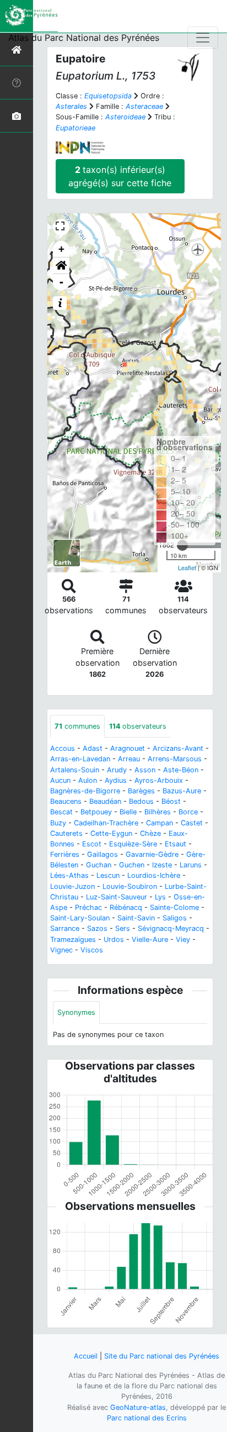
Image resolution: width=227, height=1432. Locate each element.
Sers (122, 928)
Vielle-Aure (150, 939)
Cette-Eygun (111, 833)
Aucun (60, 780)
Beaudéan (105, 801)
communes (77, 726)
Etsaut (175, 844)
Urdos (114, 939)
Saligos (175, 918)
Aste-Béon (180, 770)
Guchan (98, 865)
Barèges (141, 791)
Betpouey (96, 812)
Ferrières (64, 854)
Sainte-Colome (174, 907)
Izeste (162, 865)
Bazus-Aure (182, 791)
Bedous (141, 801)
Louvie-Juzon (72, 886)
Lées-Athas (69, 875)
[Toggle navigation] (202, 38)
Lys (160, 897)
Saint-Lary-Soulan (80, 918)
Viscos (91, 950)
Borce (188, 812)
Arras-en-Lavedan (80, 759)
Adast (92, 748)
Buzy (58, 823)
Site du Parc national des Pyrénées (161, 1356)
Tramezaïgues (73, 939)
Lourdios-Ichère (153, 875)
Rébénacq (126, 907)
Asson (144, 770)
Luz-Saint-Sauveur (116, 897)
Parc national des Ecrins (147, 1418)
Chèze (150, 833)
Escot (91, 844)
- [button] (61, 282)
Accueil (86, 1356)
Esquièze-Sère (133, 844)
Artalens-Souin (74, 770)
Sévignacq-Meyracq (171, 928)
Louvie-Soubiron (129, 886)
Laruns (191, 865)
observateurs (137, 726)
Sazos (97, 928)
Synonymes (76, 1012)
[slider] (182, 545)
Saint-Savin (136, 918)
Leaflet (187, 567)
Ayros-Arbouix (158, 780)
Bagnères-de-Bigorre (85, 791)
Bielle (128, 812)
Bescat (61, 812)
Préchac (88, 907)
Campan (159, 823)
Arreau (129, 759)
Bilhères (157, 812)
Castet (192, 823)
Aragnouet (127, 748)
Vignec (61, 950)
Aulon (87, 780)
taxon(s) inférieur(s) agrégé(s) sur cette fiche (119, 176)
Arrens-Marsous (175, 759)
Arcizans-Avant (178, 748)
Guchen (131, 865)
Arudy (117, 770)
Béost (171, 801)
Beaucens (66, 801)
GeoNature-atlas (138, 1407)
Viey (183, 939)
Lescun (108, 875)
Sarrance (64, 928)
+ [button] (61, 249)
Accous (62, 748)
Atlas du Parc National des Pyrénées (83, 37)
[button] (61, 265)
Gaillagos (102, 854)
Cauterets (66, 833)
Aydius (116, 780)
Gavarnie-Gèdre (152, 854)
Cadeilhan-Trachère (106, 823)
